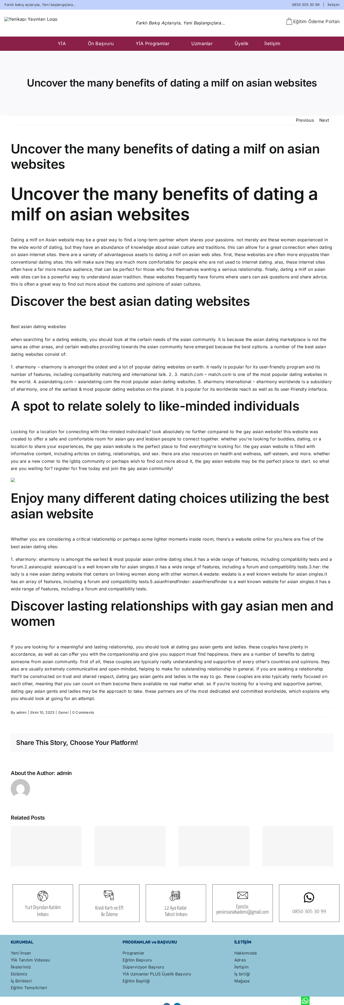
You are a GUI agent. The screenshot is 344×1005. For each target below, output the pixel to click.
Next (324, 120)
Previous (305, 120)
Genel (63, 712)
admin (21, 712)
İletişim (333, 4)
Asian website (59, 239)
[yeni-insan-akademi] (31, 19)
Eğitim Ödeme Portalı (316, 21)
